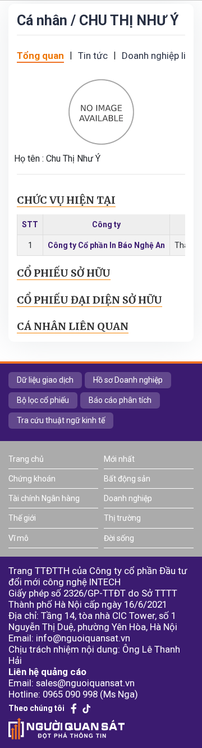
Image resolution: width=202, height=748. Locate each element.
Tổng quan (40, 55)
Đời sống (119, 538)
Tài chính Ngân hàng (44, 498)
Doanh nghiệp (128, 498)
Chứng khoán (32, 478)
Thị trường (122, 517)
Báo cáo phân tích (120, 400)
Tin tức (93, 55)
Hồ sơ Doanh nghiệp (128, 379)
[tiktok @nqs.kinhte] (86, 708)
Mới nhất (119, 459)
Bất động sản (127, 478)
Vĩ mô (18, 538)
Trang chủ (26, 459)
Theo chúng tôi (36, 708)
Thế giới (22, 517)
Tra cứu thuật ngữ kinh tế (61, 420)
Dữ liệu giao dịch (45, 379)
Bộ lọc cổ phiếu (43, 400)
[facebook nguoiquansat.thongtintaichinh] (74, 708)
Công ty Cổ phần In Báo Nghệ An (106, 245)
